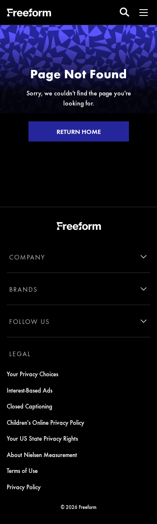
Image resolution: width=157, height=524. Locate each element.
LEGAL (20, 353)
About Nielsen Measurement (42, 454)
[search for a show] (124, 12)
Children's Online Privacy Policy (45, 422)
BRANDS (23, 289)
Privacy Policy (24, 487)
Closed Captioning (29, 406)
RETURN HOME (79, 131)
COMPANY (27, 257)
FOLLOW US (29, 321)
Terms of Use (22, 470)
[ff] (29, 14)
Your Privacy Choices (32, 374)
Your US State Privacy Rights (42, 438)
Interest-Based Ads (29, 390)
